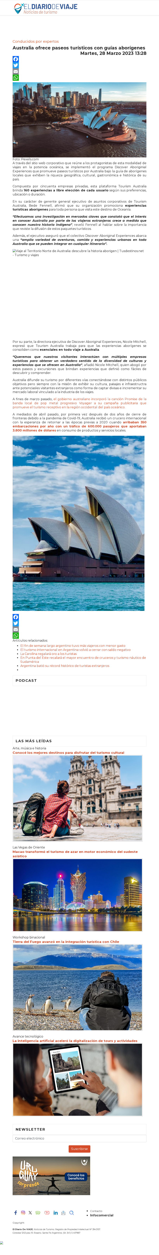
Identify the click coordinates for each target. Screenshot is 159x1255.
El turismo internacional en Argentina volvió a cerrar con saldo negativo (75, 650)
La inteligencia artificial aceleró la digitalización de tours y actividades (75, 1041)
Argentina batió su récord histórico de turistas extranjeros (64, 666)
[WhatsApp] (79, 78)
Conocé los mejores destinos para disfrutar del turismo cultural (68, 753)
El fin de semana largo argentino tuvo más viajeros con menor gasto (72, 646)
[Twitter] (79, 65)
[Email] (79, 71)
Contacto (96, 1211)
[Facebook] (79, 59)
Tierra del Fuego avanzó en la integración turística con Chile (66, 942)
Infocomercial (101, 1215)
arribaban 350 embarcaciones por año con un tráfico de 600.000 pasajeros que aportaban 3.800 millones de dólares (79, 426)
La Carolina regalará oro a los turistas (48, 654)
